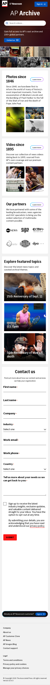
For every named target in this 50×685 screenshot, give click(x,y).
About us (7, 632)
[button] (12, 4)
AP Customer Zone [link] (11, 636)
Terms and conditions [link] (12, 660)
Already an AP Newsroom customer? (19, 614)
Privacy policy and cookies (14, 664)
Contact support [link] (10, 648)
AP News (7, 640)
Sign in (39, 614)
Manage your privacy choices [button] (16, 668)
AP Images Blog (10, 644)
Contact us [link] (10, 40)
